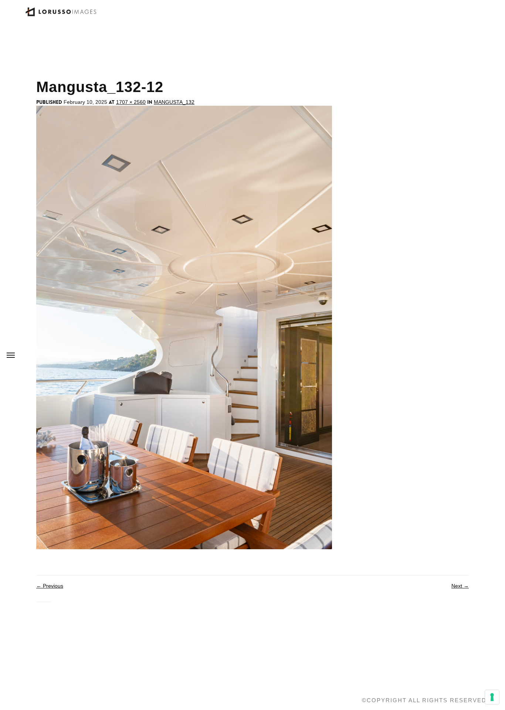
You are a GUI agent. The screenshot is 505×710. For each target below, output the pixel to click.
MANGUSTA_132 (174, 102)
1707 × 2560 (131, 102)
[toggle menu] (10, 355)
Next (460, 586)
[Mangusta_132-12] (184, 327)
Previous (49, 586)
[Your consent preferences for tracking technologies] (492, 697)
